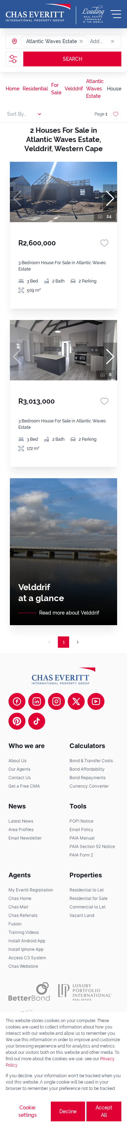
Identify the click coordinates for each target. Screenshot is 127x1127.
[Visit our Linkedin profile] (36, 701)
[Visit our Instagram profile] (56, 701)
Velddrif (74, 88)
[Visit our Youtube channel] (95, 701)
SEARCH (72, 59)
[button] (81, 41)
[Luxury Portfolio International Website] (84, 991)
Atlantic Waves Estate (95, 88)
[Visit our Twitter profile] (76, 701)
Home (12, 88)
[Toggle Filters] (13, 59)
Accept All (104, 1111)
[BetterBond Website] (29, 991)
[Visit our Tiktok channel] (36, 721)
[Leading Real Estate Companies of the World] (93, 14)
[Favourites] (104, 243)
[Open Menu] (115, 14)
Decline (68, 1111)
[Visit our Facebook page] (16, 701)
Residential (35, 88)
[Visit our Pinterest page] (16, 721)
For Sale (56, 88)
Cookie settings (27, 1111)
